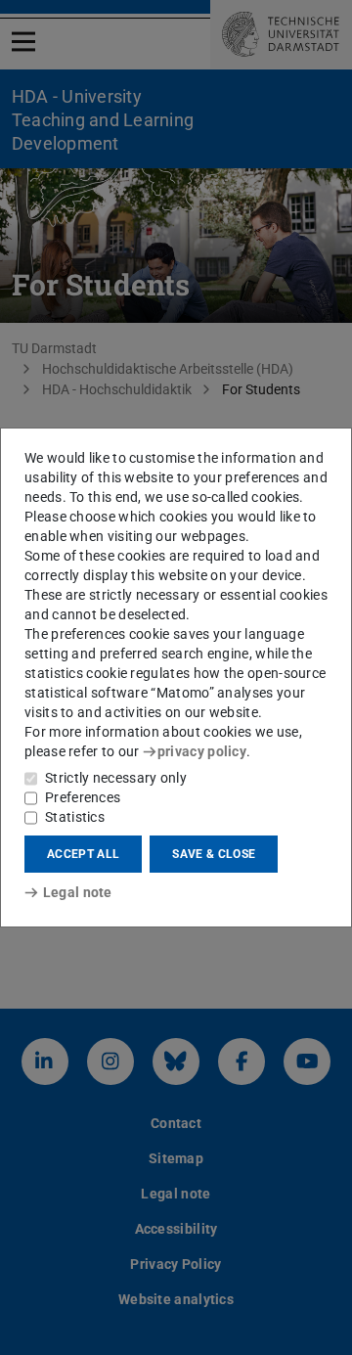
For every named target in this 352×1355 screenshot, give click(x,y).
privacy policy (201, 751)
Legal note (77, 892)
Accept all (83, 854)
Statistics (75, 817)
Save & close (213, 854)
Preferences (82, 797)
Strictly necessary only (116, 778)
